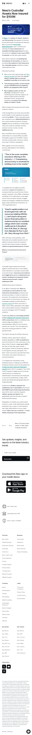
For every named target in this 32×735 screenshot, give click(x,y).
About (4, 587)
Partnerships (5, 596)
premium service (7, 303)
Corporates (20, 539)
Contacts (4, 617)
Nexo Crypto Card (7, 555)
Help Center (5, 611)
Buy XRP (4, 653)
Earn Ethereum (21, 653)
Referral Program (7, 574)
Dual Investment (6, 558)
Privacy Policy (21, 592)
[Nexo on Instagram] (4, 671)
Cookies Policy (21, 595)
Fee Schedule (21, 598)
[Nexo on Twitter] (4, 667)
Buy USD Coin (6, 643)
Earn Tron (20, 650)
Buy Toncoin (5, 646)
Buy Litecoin (5, 656)
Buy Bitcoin (5, 630)
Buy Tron (4, 637)
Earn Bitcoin (20, 630)
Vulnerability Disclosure (5, 604)
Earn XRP (19, 634)
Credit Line (5, 552)
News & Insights (6, 608)
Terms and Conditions (20, 588)
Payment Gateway (22, 552)
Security (4, 593)
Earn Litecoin (20, 646)
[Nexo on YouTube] (9, 667)
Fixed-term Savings (7, 545)
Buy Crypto (5, 539)
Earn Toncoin (21, 637)
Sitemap (4, 620)
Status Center (6, 614)
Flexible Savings (6, 542)
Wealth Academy (7, 600)
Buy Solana (5, 640)
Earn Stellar (20, 643)
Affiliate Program (7, 577)
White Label (20, 545)
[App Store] (16, 483)
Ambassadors (6, 590)
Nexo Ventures (21, 548)
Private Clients (6, 567)
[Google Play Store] (16, 490)
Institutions (20, 542)
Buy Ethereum (6, 650)
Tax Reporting (6, 571)
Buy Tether (5, 634)
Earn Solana (20, 640)
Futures (4, 561)
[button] (28, 731)
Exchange (5, 548)
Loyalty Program (7, 564)
